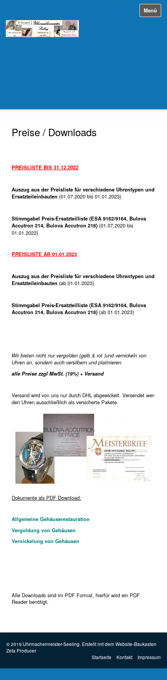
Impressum (149, 657)
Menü (150, 10)
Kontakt (124, 657)
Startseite (101, 657)
